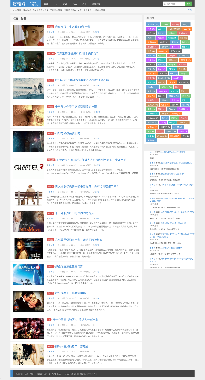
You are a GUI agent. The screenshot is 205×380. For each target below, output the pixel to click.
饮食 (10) (185, 104)
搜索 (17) (182, 69)
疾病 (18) (161, 69)
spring (152, 152)
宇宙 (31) (175, 42)
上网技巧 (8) (177, 127)
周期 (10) (161, 109)
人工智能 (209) (153, 24)
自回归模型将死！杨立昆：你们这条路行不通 (178, 212)
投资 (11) (175, 104)
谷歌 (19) (171, 64)
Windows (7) (162, 136)
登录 (190, 10)
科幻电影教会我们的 (67, 133)
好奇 (55, 3)
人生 (75, 3)
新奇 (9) (174, 118)
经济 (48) (151, 33)
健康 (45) (161, 33)
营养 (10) (151, 109)
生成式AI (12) (153, 104)
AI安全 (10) (176, 113)
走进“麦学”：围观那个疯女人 (171, 248)
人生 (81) (151, 29)
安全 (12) (185, 100)
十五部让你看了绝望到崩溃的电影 (76, 107)
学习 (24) (151, 51)
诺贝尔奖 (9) (152, 122)
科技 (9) (165, 118)
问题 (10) (164, 113)
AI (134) (165, 24)
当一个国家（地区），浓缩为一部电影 (75, 320)
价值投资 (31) (153, 46)
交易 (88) (175, 24)
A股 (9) (163, 122)
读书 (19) (161, 64)
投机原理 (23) (184, 55)
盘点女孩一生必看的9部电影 (72, 27)
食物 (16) (161, 82)
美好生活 (50, 27)
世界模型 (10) (184, 109)
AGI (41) (151, 38)
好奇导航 (96, 3)
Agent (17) (177, 78)
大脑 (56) (161, 29)
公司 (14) (174, 91)
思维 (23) (171, 55)
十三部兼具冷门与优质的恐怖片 (74, 213)
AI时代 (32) (164, 42)
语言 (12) (164, 104)
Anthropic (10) (153, 118)
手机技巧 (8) (165, 127)
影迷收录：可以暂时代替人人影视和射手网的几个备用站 (91, 160)
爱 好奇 (51, 32)
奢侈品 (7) (151, 140)
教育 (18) (151, 69)
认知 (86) (185, 24)
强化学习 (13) (173, 96)
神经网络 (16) (184, 82)
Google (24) (162, 51)
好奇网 (25, 3)
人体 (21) (151, 60)
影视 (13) (184, 91)
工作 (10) (171, 109)
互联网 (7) (183, 131)
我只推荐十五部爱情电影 (70, 293)
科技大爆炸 (51, 53)
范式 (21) (161, 60)
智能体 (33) (152, 42)
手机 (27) (175, 46)
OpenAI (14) (162, 91)
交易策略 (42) (184, 33)
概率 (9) (172, 122)
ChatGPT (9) (183, 122)
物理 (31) (185, 42)
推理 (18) (171, 69)
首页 (46, 3)
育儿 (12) (175, 100)
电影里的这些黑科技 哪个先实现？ (77, 53)
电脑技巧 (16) (153, 87)
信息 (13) (161, 96)
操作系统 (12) (153, 100)
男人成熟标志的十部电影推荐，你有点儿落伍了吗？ (87, 186)
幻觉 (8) (160, 131)
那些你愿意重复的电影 (69, 266)
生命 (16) (151, 82)
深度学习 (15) (166, 87)
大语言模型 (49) (174, 29)
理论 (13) (151, 96)
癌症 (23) (161, 55)
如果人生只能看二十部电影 (72, 346)
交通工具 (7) (174, 136)
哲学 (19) (151, 64)
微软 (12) (164, 100)
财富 (65, 3)
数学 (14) (178, 87)
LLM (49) (187, 29)
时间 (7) (186, 136)
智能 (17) (151, 78)
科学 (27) (185, 46)
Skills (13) (186, 96)
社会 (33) (183, 38)
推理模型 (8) (171, 131)
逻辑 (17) (163, 73)
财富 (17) (183, 73)
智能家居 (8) (152, 127)
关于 (84, 3)
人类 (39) (161, 38)
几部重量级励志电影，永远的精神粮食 (78, 240)
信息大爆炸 (51, 160)
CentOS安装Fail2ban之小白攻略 (172, 152)
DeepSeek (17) (164, 78)
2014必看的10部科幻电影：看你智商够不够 (82, 80)
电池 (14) (151, 91)
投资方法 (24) (176, 51)
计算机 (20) (172, 60)
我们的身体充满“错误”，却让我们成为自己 (176, 163)
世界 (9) (184, 118)
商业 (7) (151, 136)
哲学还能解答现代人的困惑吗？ (172, 174)
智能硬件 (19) (185, 60)
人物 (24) (151, 55)
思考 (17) (173, 73)
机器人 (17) (152, 73)
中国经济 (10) (153, 113)
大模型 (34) (172, 38)
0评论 (97, 32)
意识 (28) (164, 46)
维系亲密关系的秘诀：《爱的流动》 (174, 223)
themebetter (61, 374)
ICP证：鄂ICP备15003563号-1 (85, 374)
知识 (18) (182, 64)
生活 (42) (171, 33)
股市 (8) (151, 131)
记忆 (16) (171, 82)
